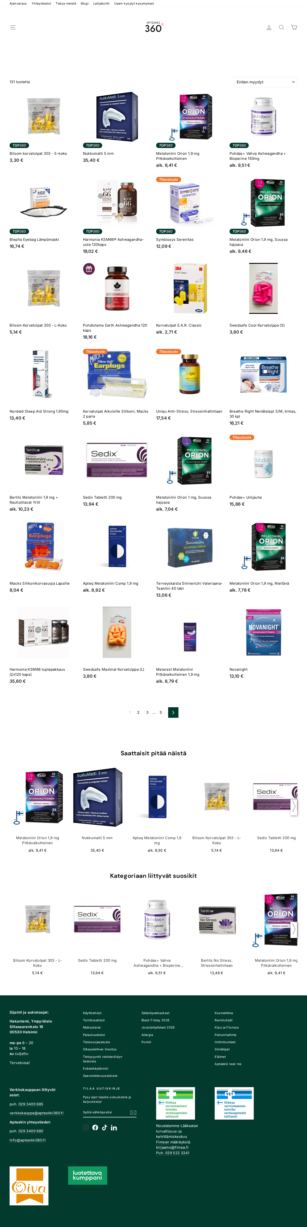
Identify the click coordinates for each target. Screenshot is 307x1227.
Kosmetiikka (224, 1013)
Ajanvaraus (18, 3)
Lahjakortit (101, 3)
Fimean (162, 1142)
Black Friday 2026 (155, 1020)
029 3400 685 (30, 1104)
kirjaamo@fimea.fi (172, 1147)
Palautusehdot (94, 1035)
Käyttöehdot (92, 1013)
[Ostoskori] (294, 27)
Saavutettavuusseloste (100, 1076)
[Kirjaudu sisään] (269, 27)
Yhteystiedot (41, 3)
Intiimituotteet (225, 1042)
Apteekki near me (228, 1064)
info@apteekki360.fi (28, 1140)
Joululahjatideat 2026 (158, 1027)
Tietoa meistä (66, 3)
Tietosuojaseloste (96, 1042)
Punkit (146, 1042)
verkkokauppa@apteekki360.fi (37, 1113)
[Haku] (281, 27)
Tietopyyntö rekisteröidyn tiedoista (102, 1059)
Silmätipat (222, 1049)
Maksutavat (92, 1027)
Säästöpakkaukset (155, 1013)
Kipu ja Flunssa (227, 1027)
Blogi (85, 3)
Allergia (147, 1035)
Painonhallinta (225, 1035)
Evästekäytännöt (95, 1068)
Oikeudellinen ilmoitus (100, 1049)
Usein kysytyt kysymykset (134, 3)
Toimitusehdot (94, 1020)
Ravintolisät (223, 1020)
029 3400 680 (30, 1131)
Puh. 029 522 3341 (172, 1153)
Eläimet (220, 1057)
